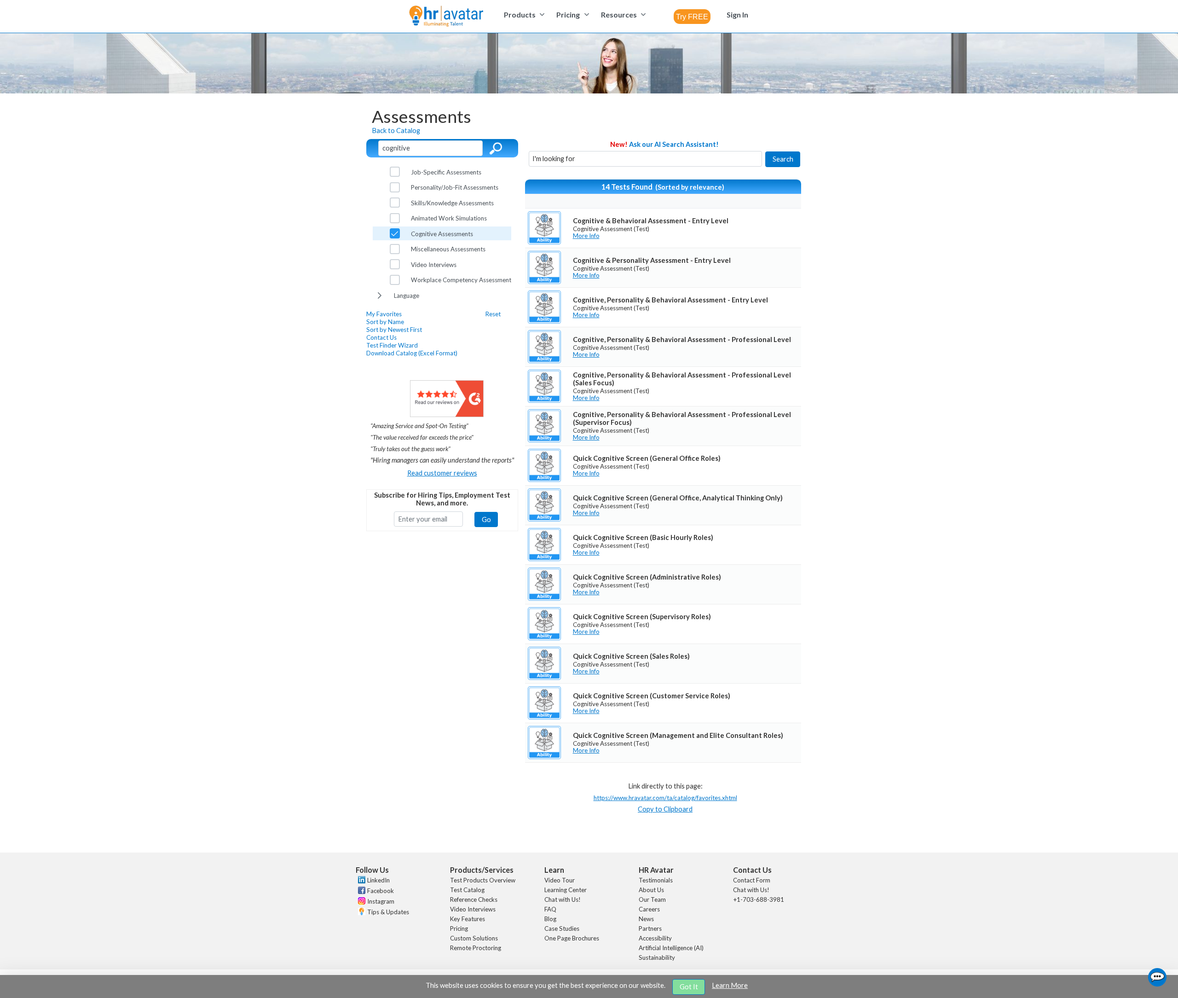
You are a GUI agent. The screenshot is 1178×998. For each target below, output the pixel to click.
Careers (649, 909)
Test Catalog (467, 890)
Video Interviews (473, 909)
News (646, 919)
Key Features (467, 919)
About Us (651, 890)
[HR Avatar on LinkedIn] (360, 881)
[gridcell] (663, 228)
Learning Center (565, 890)
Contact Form (751, 880)
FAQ (550, 909)
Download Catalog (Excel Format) (411, 353)
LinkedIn (378, 880)
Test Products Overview (482, 880)
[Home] (446, 17)
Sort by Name (385, 321)
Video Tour (559, 880)
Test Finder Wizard (392, 345)
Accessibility (655, 938)
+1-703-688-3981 (758, 899)
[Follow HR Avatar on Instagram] (360, 902)
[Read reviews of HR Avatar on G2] (447, 414)
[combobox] (692, 16)
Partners (650, 928)
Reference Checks (473, 899)
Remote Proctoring (475, 948)
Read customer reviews (442, 473)
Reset (493, 314)
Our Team (652, 899)
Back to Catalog (396, 130)
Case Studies (561, 928)
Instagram (380, 901)
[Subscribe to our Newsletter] (360, 913)
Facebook (380, 890)
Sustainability (657, 957)
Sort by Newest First (394, 329)
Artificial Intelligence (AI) (671, 948)
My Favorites (384, 314)
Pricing (459, 928)
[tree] (442, 233)
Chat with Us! (562, 899)
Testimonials (656, 880)
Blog (550, 919)
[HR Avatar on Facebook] (360, 891)
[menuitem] (523, 14)
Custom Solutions (474, 938)
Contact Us (381, 337)
